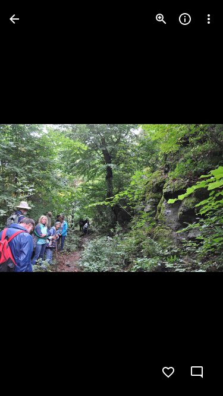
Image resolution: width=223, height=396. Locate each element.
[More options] (209, 19)
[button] (33, 198)
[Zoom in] (161, 19)
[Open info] (185, 19)
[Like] (168, 372)
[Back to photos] (14, 19)
